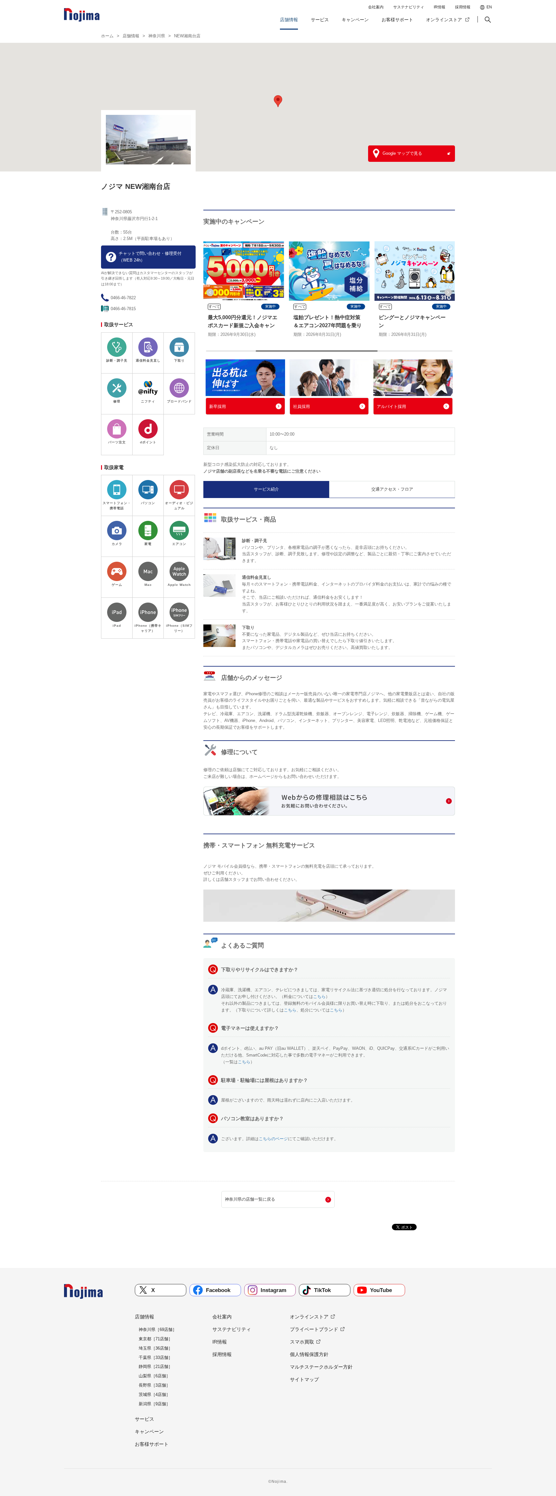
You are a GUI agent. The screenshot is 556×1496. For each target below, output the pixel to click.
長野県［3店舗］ (154, 1385)
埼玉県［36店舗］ (155, 1348)
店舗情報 (289, 19)
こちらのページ (273, 1138)
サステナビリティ (408, 7)
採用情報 (462, 7)
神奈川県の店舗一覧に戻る (250, 1199)
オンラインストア (444, 19)
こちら (319, 996)
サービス (320, 19)
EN (489, 7)
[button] (487, 20)
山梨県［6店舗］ (154, 1375)
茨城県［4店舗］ (154, 1394)
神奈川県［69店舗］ (158, 1329)
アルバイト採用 (391, 406)
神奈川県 (156, 35)
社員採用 (301, 406)
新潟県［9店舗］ (154, 1403)
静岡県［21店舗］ (155, 1366)
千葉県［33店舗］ (155, 1357)
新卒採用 (217, 406)
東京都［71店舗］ (155, 1338)
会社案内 (376, 7)
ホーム (107, 35)
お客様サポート (397, 19)
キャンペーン (355, 19)
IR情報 (439, 7)
